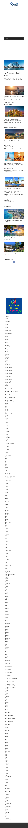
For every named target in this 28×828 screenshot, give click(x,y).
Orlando (6, 650)
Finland (6, 483)
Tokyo (6, 775)
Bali (5, 355)
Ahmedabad (7, 321)
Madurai (6, 580)
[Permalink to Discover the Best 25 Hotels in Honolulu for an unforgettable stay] (14, 218)
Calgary (6, 421)
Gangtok (6, 494)
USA (6, 792)
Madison (6, 577)
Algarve (6, 327)
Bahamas (7, 354)
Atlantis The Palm (8, 104)
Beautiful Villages (8, 379)
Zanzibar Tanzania (8, 819)
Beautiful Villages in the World (10, 381)
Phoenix (6, 662)
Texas (6, 769)
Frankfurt (6, 492)
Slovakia (6, 748)
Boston (6, 412)
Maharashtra (7, 583)
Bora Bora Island (8, 410)
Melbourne (7, 599)
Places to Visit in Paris (9, 684)
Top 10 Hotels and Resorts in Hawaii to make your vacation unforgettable (13, 237)
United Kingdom (8, 789)
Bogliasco (7, 407)
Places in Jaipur (8, 668)
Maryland (6, 593)
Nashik (6, 620)
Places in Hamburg (8, 666)
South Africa (7, 749)
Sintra (6, 746)
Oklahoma (7, 647)
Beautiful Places (8, 376)
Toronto (6, 779)
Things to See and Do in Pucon (11, 772)
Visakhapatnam (8, 803)
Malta (6, 589)
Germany (6, 498)
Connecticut (7, 450)
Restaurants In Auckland (9, 714)
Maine (6, 584)
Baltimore (7, 357)
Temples (6, 767)
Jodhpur (6, 547)
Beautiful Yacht (8, 382)
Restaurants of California (9, 723)
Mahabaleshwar (8, 581)
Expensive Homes (8, 477)
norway (6, 642)
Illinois (6, 526)
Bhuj (6, 404)
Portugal (6, 693)
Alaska (6, 324)
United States (7, 791)
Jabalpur (6, 541)
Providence (7, 696)
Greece (6, 502)
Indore (6, 535)
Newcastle (7, 635)
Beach (6, 363)
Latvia (6, 562)
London (6, 568)
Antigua (6, 336)
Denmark (6, 462)
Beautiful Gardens (8, 370)
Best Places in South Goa (10, 397)
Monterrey (7, 614)
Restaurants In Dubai (9, 715)
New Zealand (7, 633)
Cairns (6, 419)
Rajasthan (7, 702)
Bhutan (6, 406)
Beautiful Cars (7, 364)
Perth (6, 657)
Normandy (7, 636)
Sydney (6, 764)
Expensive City (8, 474)
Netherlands (7, 627)
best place (7, 392)
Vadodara (7, 794)
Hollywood (7, 517)
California (7, 422)
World (6, 815)
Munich (6, 618)
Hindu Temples (8, 514)
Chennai (6, 434)
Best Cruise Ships (8, 388)
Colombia (7, 446)
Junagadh (7, 549)
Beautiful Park (7, 375)
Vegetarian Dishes (8, 795)
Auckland (7, 345)
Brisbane (6, 415)
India (6, 529)
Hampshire (7, 510)
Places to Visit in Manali (9, 679)
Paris (6, 651)
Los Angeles (7, 571)
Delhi (6, 461)
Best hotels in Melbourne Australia (11, 391)
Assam (6, 342)
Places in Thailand (8, 672)
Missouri (6, 610)
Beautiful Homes (8, 372)
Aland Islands (7, 323)
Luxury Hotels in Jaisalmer (10, 574)
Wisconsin (7, 813)
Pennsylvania (7, 656)
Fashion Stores (8, 482)
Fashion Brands (8, 480)
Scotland (6, 736)
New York (7, 630)
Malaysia (6, 586)
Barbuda (6, 361)
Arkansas (7, 340)
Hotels (6, 520)
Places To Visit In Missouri (10, 681)
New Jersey (7, 629)
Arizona (6, 337)
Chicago (6, 439)
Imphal (6, 528)
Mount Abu (7, 615)
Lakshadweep (7, 557)
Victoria (6, 801)
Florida (6, 485)
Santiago (6, 733)
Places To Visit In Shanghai (10, 685)
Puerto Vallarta (8, 697)
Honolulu (6, 519)
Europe (6, 468)
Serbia (6, 739)
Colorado (6, 447)
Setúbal (6, 740)
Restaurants (7, 712)
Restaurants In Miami (9, 717)
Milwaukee (7, 607)
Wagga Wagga (7, 807)
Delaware (6, 459)
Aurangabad (7, 346)
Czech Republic (8, 455)
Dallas (6, 458)
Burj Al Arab (7, 84)
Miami (6, 604)
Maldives (6, 587)
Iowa (6, 537)
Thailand (6, 770)
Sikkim (6, 745)
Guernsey (7, 505)
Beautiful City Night (8, 367)
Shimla (6, 743)
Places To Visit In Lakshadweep (11, 678)
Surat (6, 757)
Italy (6, 538)
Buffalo (6, 418)
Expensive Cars (8, 473)
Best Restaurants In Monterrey (11, 401)
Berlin (6, 386)
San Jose (7, 730)
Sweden (6, 758)
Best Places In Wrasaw (9, 398)
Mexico (6, 602)
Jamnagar (7, 546)
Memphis (6, 601)
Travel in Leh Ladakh (9, 781)
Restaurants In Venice (9, 721)
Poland (6, 688)
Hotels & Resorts (8, 522)
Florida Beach (7, 488)
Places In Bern (8, 665)
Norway (6, 641)
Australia (6, 349)
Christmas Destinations (9, 443)
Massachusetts (8, 595)
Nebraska (7, 626)
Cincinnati (7, 444)
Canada (6, 425)
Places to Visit (8, 675)
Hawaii (6, 511)
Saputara (6, 734)
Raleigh (6, 705)
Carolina (6, 430)
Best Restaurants (8, 400)
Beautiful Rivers (8, 378)
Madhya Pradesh (8, 575)
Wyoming (7, 818)
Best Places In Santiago (9, 395)
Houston (6, 523)
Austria (6, 351)
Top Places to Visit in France (10, 778)
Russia (6, 727)
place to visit (7, 663)
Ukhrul (6, 786)
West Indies (7, 812)
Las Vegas (7, 559)
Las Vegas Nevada (8, 560)
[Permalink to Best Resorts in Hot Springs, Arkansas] (14, 251)
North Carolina (7, 638)
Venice (6, 798)
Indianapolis (7, 534)
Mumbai (6, 617)
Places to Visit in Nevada (10, 682)
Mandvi (6, 590)
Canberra (6, 428)
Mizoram (6, 611)
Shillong (6, 742)
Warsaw (6, 809)
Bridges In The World (9, 413)
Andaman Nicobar (8, 333)
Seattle (6, 737)
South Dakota (7, 751)
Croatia (6, 452)
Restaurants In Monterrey (10, 718)
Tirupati (6, 773)
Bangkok (6, 360)
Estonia (6, 467)
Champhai (7, 431)
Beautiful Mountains (9, 373)
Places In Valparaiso (9, 673)
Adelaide (6, 318)
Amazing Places (8, 330)
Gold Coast (7, 501)
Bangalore (7, 358)
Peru (6, 659)
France (6, 489)
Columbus (7, 449)
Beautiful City (7, 366)
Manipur (6, 592)
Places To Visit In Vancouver (10, 687)
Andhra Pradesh (8, 334)
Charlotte (6, 433)
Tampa (6, 766)
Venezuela (7, 797)
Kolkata (6, 556)
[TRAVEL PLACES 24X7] (14, 5)
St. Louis (6, 755)
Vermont (6, 800)
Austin (6, 348)
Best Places (7, 394)
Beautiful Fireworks (8, 369)
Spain (6, 752)
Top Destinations (8, 776)
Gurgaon (6, 508)
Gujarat (6, 507)
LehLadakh (7, 563)
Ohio (6, 644)
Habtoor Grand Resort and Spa (11, 175)
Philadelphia (7, 660)
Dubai (6, 464)
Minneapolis (7, 608)
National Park (7, 623)
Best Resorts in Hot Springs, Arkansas (12, 253)
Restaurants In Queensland (10, 720)
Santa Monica (7, 731)
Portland (6, 691)
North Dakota (7, 639)
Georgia (6, 495)
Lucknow (6, 572)
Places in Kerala (8, 669)
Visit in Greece (8, 804)
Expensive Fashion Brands (10, 476)
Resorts (6, 708)
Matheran (7, 596)
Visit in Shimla (7, 806)
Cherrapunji (7, 436)
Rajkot (6, 703)
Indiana (6, 531)
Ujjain (6, 785)
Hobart (6, 516)
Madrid (6, 578)
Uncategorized (7, 788)
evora (6, 470)
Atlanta (6, 343)
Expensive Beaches (9, 471)
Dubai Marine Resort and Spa (11, 127)
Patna (6, 654)
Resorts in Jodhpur (8, 711)
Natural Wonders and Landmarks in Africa (13, 624)
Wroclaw (6, 816)
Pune (6, 699)
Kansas (6, 552)
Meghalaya (7, 598)
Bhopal (6, 403)
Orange (6, 648)
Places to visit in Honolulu (10, 676)
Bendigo (6, 385)
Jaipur (6, 544)
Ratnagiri (6, 706)
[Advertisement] (14, 21)
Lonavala (6, 566)
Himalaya (7, 513)
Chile (6, 440)
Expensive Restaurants (9, 479)
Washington (7, 810)
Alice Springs (7, 328)
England (6, 465)
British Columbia (8, 416)
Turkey (6, 782)
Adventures (7, 320)
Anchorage (7, 331)
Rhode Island (7, 724)
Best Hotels (7, 389)
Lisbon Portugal (8, 565)
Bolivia (6, 409)
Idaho (6, 525)
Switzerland (7, 761)
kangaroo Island (8, 550)
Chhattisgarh (7, 437)
